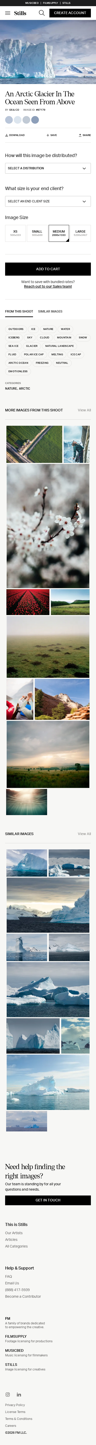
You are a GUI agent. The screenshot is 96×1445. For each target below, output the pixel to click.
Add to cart (48, 269)
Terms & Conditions (18, 1418)
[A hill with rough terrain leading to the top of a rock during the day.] (62, 699)
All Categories (16, 1246)
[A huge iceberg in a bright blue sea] (26, 863)
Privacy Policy (15, 1405)
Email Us (12, 1283)
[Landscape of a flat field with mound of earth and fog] (48, 647)
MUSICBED (14, 1351)
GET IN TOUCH (48, 1200)
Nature (11, 388)
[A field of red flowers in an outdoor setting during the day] (27, 602)
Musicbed (31, 3)
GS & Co (14, 110)
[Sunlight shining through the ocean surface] (26, 802)
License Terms (15, 1411)
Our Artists (14, 1233)
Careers (10, 1425)
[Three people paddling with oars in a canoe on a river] (19, 699)
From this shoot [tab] (19, 311)
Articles (11, 1240)
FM (7, 1318)
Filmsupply (50, 3)
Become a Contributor (23, 1296)
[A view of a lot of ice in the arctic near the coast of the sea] (69, 947)
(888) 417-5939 (17, 1290)
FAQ (8, 1276)
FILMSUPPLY (16, 1336)
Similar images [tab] (50, 311)
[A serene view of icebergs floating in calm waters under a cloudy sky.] (48, 989)
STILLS (11, 1365)
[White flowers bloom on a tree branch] (48, 526)
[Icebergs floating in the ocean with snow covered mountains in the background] (69, 863)
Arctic (24, 388)
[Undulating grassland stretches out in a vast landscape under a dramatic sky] (48, 754)
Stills (66, 3)
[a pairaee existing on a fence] (70, 602)
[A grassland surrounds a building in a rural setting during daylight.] (34, 444)
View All (84, 410)
